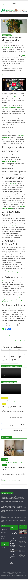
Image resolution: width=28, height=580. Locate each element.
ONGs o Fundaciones (8, 47)
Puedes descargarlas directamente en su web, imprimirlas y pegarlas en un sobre (14, 272)
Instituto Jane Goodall (10, 226)
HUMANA (3, 547)
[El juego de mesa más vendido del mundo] (11, 424)
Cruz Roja (3, 536)
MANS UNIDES (4, 552)
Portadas (4, 35)
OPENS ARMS (4, 554)
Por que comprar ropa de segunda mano (4, 357)
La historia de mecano (17, 430)
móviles (15, 97)
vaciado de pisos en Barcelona (11, 107)
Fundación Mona (12, 183)
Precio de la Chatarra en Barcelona (12, 553)
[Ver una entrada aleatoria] (25, 15)
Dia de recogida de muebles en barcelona (13, 533)
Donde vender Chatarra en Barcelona (13, 542)
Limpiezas (5, 465)
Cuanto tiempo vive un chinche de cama (13, 468)
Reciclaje (9, 35)
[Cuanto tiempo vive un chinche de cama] (14, 462)
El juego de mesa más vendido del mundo (13, 425)
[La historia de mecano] (6, 430)
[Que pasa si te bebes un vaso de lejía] (10, 480)
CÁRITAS (3, 550)
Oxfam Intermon (6, 281)
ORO (23, 56)
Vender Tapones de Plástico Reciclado (16, 341)
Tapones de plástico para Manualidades (12, 335)
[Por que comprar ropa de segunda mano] (5, 350)
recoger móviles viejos (9, 161)
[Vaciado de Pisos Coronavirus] (22, 350)
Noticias (4, 403)
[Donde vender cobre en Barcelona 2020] (14, 350)
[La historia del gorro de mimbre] (14, 401)
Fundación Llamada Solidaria (17, 309)
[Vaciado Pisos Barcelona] (2, 15)
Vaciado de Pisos (13, 560)
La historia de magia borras (16, 417)
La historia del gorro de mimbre (12, 406)
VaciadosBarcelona (8, 42)
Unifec (2, 538)
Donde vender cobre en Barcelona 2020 (13, 357)
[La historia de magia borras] (5, 417)
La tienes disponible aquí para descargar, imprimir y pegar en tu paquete (13, 300)
